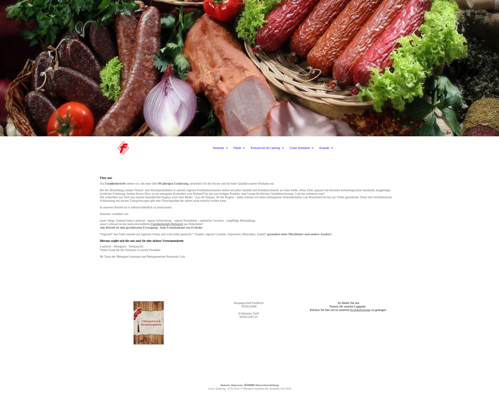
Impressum (237, 385)
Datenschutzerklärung (267, 385)
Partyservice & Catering (265, 148)
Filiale (237, 148)
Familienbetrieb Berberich (166, 224)
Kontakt (324, 148)
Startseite (218, 148)
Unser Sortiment (300, 148)
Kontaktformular (360, 310)
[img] (249, 68)
